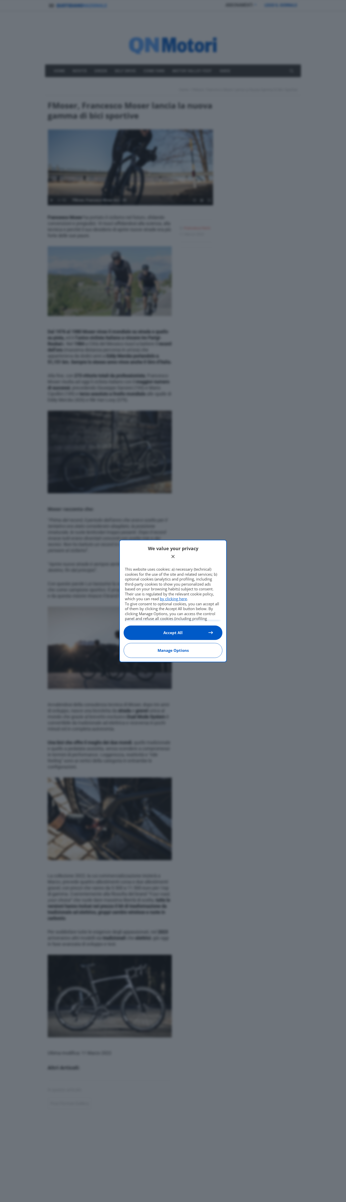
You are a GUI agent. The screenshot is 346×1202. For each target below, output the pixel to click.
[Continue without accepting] (173, 556)
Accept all (173, 632)
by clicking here (173, 598)
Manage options (173, 650)
